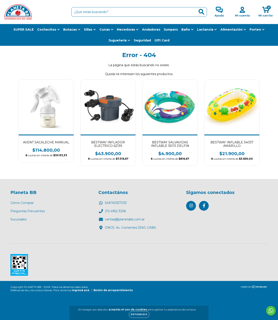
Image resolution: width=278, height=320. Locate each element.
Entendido (139, 314)
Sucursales (18, 219)
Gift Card (161, 40)
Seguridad (142, 40)
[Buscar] (201, 12)
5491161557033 (116, 203)
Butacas (70, 29)
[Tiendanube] (254, 287)
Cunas (105, 29)
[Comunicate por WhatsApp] (271, 311)
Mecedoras (126, 29)
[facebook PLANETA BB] (204, 206)
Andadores (151, 29)
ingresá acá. (81, 290)
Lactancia (205, 29)
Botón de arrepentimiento (113, 290)
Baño (186, 29)
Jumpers (171, 29)
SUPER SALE (23, 29)
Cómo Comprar (22, 203)
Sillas (88, 29)
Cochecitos (47, 29)
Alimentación (231, 29)
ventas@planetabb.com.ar (125, 219)
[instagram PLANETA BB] (191, 206)
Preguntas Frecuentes (27, 211)
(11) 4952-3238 (115, 211)
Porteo (256, 29)
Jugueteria (118, 40)
